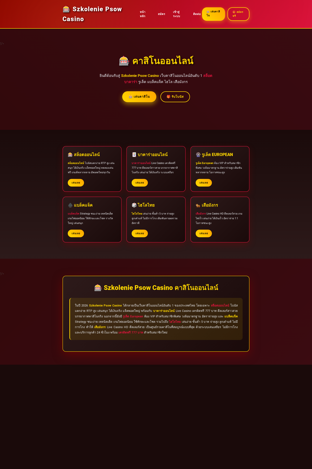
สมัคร (161, 14)
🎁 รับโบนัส (175, 96)
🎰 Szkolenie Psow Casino (92, 14)
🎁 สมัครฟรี (238, 14)
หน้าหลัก (142, 14)
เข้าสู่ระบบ (176, 14)
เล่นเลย (76, 182)
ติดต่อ (197, 14)
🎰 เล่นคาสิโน (213, 13)
